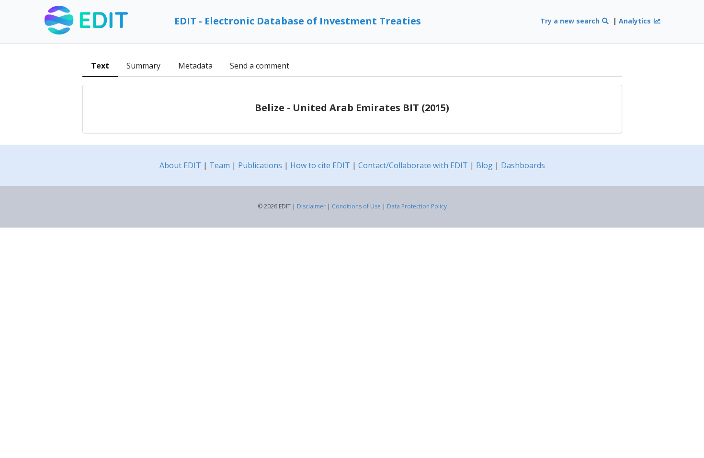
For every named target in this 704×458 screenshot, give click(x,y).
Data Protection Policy (417, 206)
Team (219, 165)
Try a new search (571, 20)
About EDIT (180, 165)
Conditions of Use (356, 206)
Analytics (636, 20)
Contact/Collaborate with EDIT (413, 165)
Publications (260, 165)
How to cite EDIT (320, 165)
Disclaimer (311, 206)
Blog (484, 165)
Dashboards (523, 165)
